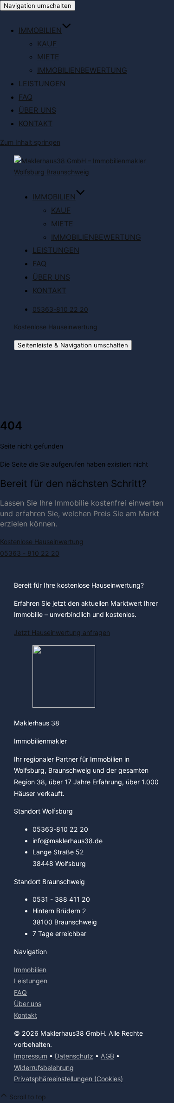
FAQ (25, 97)
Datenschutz (74, 1056)
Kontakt (35, 123)
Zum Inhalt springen (30, 142)
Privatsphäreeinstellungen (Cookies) (68, 1079)
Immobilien (40, 30)
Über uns (37, 110)
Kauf (47, 43)
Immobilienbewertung (82, 70)
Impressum (30, 1056)
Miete (48, 56)
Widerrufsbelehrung (44, 1067)
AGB (107, 1056)
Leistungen (42, 83)
